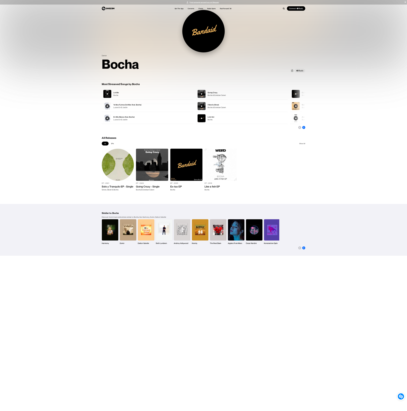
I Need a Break (213, 105)
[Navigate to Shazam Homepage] (108, 8)
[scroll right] (303, 127)
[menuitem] (179, 8)
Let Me (116, 93)
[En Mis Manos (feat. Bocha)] (147, 118)
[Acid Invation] (296, 118)
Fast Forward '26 (225, 8)
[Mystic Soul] (296, 106)
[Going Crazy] (242, 93)
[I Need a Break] (242, 106)
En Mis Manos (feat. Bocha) (124, 117)
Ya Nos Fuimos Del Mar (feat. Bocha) (127, 105)
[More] (180, 93)
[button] (405, 2)
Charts (200, 8)
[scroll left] (299, 127)
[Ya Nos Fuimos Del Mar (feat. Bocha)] (147, 106)
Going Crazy (212, 93)
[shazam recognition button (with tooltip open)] (401, 396)
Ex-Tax (304, 93)
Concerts (191, 8)
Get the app (179, 8)
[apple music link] (300, 71)
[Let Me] (147, 93)
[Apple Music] (105, 193)
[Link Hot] (242, 118)
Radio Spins (211, 8)
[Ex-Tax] (296, 94)
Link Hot (211, 117)
